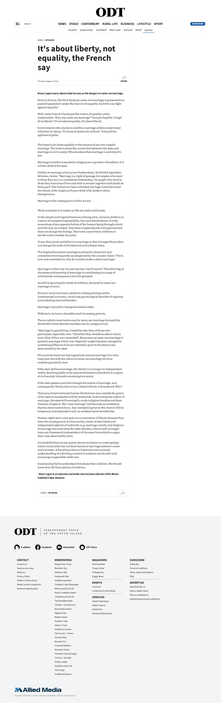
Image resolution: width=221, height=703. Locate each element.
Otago (73, 24)
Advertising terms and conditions (145, 599)
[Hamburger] (18, 24)
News (62, 24)
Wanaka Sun (60, 641)
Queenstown (86, 30)
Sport (158, 24)
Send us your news (25, 568)
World (138, 30)
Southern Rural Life (63, 666)
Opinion (148, 30)
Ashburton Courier (63, 629)
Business (127, 24)
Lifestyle (144, 24)
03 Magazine (97, 572)
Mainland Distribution (102, 613)
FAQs (132, 576)
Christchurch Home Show (103, 590)
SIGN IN (27, 23)
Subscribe (197, 23)
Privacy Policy (23, 576)
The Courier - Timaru (64, 633)
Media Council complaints (29, 584)
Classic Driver (98, 568)
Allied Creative (98, 605)
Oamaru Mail (60, 637)
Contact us (22, 564)
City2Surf (96, 586)
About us (21, 572)
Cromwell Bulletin (63, 645)
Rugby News (98, 576)
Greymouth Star (62, 576)
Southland (101, 30)
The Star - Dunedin (63, 657)
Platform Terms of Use (27, 580)
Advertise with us (137, 586)
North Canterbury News (65, 592)
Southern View (61, 621)
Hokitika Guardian (63, 580)
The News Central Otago (66, 653)
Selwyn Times (61, 625)
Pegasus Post (60, 613)
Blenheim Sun (61, 568)
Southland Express (63, 674)
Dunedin (72, 30)
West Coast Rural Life (64, 588)
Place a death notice (139, 590)
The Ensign (60, 670)
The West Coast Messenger (66, 584)
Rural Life (110, 24)
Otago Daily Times (63, 564)
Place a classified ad (139, 595)
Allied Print (97, 609)
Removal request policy (27, 588)
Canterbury (90, 24)
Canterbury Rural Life (64, 596)
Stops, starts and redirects (141, 572)
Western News (61, 617)
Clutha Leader (61, 662)
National (128, 30)
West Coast (115, 30)
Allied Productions (100, 601)
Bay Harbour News (63, 609)
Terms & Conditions (138, 568)
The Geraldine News (64, 600)
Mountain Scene (62, 649)
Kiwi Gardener (98, 564)
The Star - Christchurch (65, 605)
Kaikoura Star (61, 572)
